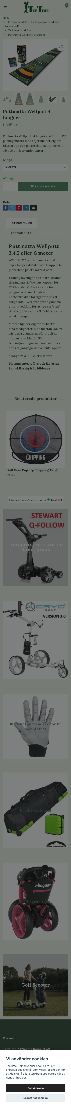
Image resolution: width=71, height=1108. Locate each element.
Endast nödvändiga (35, 1097)
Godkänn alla (35, 1088)
